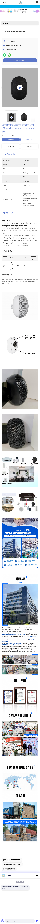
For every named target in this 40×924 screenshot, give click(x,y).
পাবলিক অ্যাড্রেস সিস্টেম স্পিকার (11, 864)
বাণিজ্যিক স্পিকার (15, 860)
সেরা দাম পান (11, 139)
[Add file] (2, 920)
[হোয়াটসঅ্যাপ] (4, 55)
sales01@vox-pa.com (14, 45)
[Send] (37, 920)
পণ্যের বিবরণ (29, 146)
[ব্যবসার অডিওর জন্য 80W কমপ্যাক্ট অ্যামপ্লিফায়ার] (20, 87)
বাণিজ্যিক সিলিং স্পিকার (9, 869)
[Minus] (37, 875)
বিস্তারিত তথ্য (11, 146)
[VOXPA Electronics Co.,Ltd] (20, 2)
